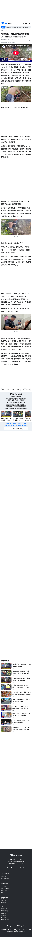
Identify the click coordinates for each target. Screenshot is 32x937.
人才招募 (3, 904)
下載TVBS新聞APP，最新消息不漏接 (16, 424)
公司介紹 (3, 900)
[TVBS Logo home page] (6, 23)
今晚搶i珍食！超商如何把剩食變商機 (16, 407)
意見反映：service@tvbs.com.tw (16, 861)
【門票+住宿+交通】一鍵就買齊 (16, 400)
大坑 (23, 390)
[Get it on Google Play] (21, 925)
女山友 (28, 390)
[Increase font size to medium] (23, 23)
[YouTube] (20, 867)
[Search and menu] (29, 23)
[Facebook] (8, 867)
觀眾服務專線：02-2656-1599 (16, 863)
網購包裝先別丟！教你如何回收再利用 (16, 408)
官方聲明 (3, 917)
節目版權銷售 (4, 911)
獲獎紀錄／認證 (5, 919)
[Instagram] (17, 867)
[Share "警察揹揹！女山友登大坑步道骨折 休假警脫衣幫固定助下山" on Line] (26, 23)
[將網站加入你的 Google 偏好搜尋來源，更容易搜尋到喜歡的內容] (16, 428)
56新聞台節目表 (5, 878)
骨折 (8, 390)
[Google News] (23, 867)
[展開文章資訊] (29, 40)
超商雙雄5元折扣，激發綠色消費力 (16, 405)
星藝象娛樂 (4, 909)
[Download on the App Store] (11, 925)
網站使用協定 (4, 890)
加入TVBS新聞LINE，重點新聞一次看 (16, 426)
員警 (3, 390)
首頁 (2, 30)
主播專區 (3, 906)
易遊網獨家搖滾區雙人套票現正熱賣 (16, 398)
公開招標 (3, 913)
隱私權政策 (4, 886)
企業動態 (3, 902)
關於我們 (3, 876)
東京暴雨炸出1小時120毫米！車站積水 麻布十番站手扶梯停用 (18, 27)
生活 (6, 30)
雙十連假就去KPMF (16, 396)
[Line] (11, 867)
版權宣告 (3, 892)
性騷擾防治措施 (5, 888)
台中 (13, 390)
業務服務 (3, 915)
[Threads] (14, 867)
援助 (18, 390)
